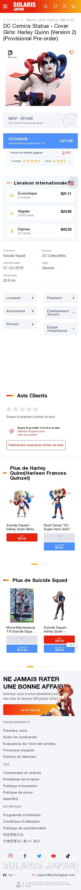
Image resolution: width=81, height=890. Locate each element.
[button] (11, 20)
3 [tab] (48, 566)
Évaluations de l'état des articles (29, 744)
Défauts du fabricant (19, 756)
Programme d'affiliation (22, 815)
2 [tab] (43, 566)
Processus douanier (19, 750)
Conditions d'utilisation (21, 821)
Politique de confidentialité (24, 828)
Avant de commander (20, 737)
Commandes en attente (22, 773)
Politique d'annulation (20, 786)
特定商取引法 (13, 834)
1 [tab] (33, 566)
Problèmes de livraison (21, 779)
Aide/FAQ (10, 799)
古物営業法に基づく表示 (21, 841)
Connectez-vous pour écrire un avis (36, 445)
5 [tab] (52, 668)
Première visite (15, 730)
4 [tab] (48, 668)
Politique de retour (18, 792)
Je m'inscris (30, 710)
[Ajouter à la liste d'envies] (72, 52)
